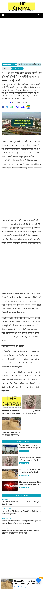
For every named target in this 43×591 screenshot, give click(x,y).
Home (5, 68)
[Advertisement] (21, 39)
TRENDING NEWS (21, 495)
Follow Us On (21, 107)
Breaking (16, 68)
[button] (3, 15)
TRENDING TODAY (21, 441)
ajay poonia (7, 103)
